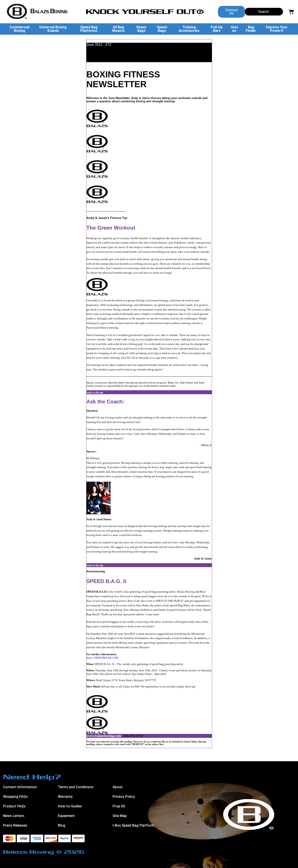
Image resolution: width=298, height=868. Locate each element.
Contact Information (20, 787)
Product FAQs (14, 806)
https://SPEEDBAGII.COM (102, 657)
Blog (61, 825)
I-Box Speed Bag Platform (133, 825)
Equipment (66, 816)
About (118, 787)
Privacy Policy (124, 797)
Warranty (65, 797)
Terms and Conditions (76, 787)
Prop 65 (119, 806)
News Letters (13, 816)
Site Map (120, 816)
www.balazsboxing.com (103, 736)
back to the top (94, 392)
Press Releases (15, 825)
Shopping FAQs (15, 797)
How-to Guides (70, 806)
